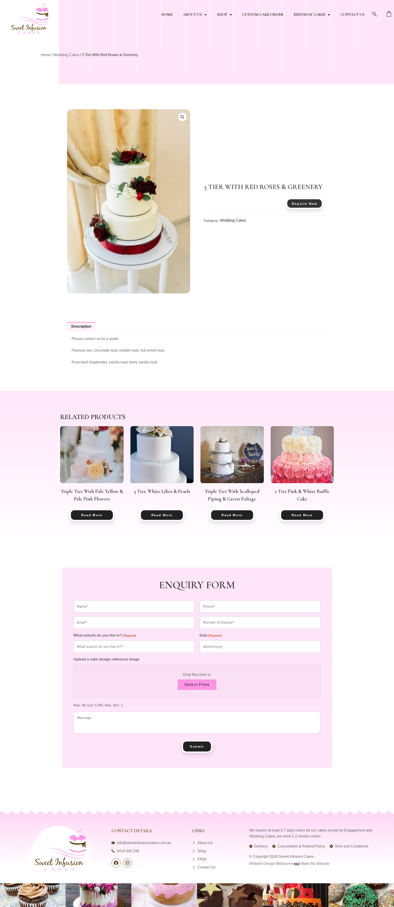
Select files (197, 685)
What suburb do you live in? (104, 635)
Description (81, 326)
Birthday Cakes (309, 14)
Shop (222, 14)
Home (167, 14)
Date (211, 635)
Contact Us (352, 14)
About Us (192, 14)
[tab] (81, 327)
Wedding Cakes (66, 55)
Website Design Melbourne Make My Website (289, 864)
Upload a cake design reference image (106, 659)
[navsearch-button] (374, 14)
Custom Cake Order (262, 14)
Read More (91, 515)
